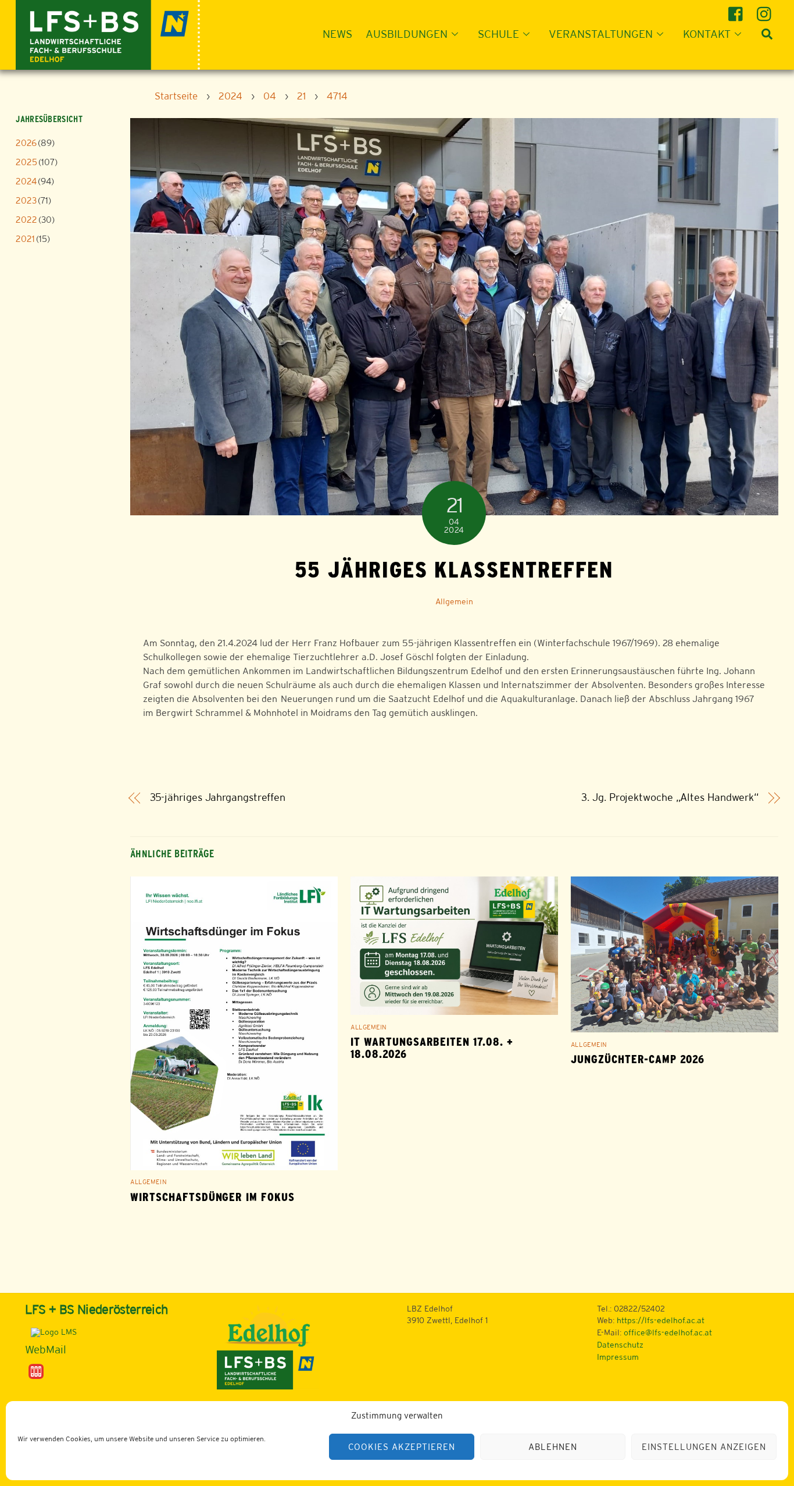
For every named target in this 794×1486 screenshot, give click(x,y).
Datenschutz (620, 1344)
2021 (25, 239)
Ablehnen (552, 1447)
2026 (26, 143)
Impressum (618, 1357)
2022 (26, 219)
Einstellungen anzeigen (704, 1447)
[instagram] (765, 9)
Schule (498, 33)
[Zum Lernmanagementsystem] (51, 1332)
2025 (26, 162)
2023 (26, 200)
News (337, 33)
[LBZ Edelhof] (108, 33)
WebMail (45, 1349)
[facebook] (737, 9)
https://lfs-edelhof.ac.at (660, 1320)
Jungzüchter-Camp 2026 (637, 1059)
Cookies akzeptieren (401, 1447)
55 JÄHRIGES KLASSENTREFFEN (454, 569)
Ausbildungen (407, 33)
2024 (26, 181)
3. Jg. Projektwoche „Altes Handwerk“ (670, 797)
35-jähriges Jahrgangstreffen (217, 797)
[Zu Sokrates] (36, 1370)
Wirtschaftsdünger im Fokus (212, 1197)
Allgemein (454, 601)
